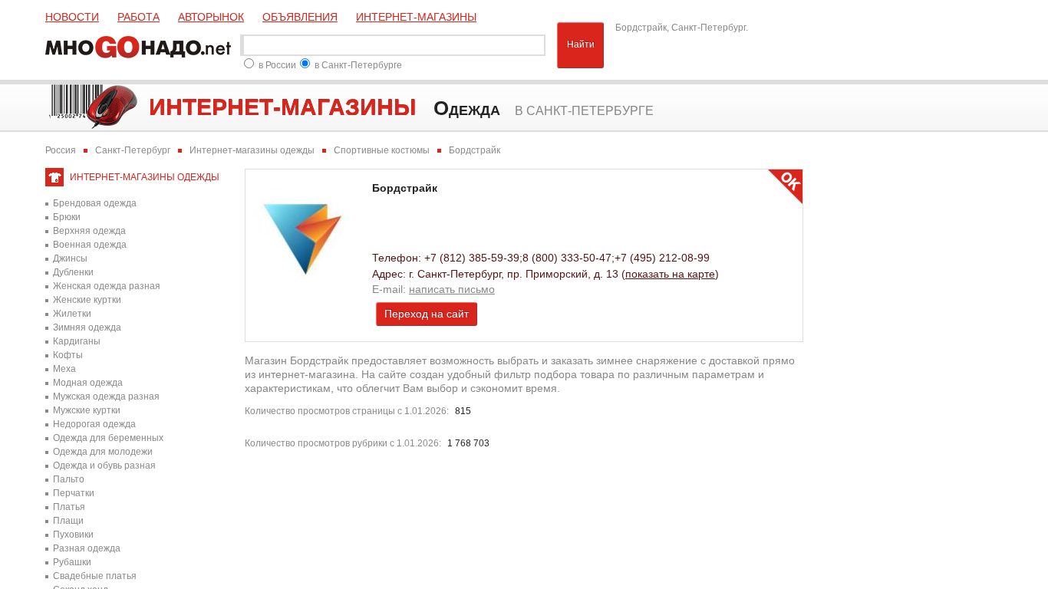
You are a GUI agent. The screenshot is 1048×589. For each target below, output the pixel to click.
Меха (64, 369)
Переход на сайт (426, 314)
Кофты (68, 355)
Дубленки (73, 272)
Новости (72, 17)
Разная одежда (86, 548)
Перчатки (73, 493)
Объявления (300, 17)
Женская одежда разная (106, 286)
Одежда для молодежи (103, 451)
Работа (138, 17)
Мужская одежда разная (106, 396)
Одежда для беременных (108, 438)
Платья (69, 507)
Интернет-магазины (416, 17)
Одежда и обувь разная (104, 465)
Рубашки (72, 562)
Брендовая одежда (95, 203)
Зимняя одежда (87, 327)
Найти (581, 44)
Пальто (68, 479)
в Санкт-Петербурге (358, 65)
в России (277, 65)
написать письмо (452, 289)
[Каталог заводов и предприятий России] (141, 45)
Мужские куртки (86, 410)
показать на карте (670, 274)
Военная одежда (90, 244)
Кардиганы (77, 341)
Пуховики (73, 534)
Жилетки (72, 313)
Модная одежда (88, 382)
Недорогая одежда (94, 424)
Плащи (68, 520)
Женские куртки (87, 299)
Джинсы (70, 258)
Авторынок (211, 17)
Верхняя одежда (89, 230)
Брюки (67, 217)
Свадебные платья (95, 576)
